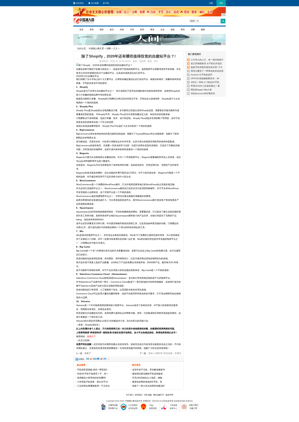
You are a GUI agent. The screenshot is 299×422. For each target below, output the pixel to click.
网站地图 (157, 395)
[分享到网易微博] (101, 358)
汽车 (132, 29)
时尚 (142, 29)
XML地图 (148, 395)
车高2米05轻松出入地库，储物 (147, 377)
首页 (81, 29)
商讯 (183, 29)
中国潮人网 (130, 401)
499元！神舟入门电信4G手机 (205, 82)
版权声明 (169, 395)
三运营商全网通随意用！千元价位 (93, 386)
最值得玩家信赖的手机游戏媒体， (148, 373)
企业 (162, 29)
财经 (102, 29)
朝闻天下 (91, 336)
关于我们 (129, 395)
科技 (122, 29)
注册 (211, 3)
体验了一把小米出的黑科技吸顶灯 (148, 386)
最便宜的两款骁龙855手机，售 (147, 382)
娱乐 (112, 29)
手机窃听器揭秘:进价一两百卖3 (92, 369)
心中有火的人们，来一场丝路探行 (207, 59)
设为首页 (80, 3)
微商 (203, 29)
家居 (152, 29)
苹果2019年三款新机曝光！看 (205, 86)
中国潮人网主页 (96, 48)
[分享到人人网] (98, 358)
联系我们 (138, 395)
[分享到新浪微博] (91, 358)
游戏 (173, 29)
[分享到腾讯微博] (94, 358)
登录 (221, 3)
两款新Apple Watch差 (201, 89)
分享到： (82, 359)
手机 (107, 3)
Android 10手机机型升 (201, 74)
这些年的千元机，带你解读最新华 (148, 369)
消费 (193, 29)
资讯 (92, 29)
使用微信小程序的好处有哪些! (91, 377)
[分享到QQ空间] (87, 358)
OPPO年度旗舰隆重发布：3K (205, 78)
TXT (162, 395)
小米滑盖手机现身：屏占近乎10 (92, 382)
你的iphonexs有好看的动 (203, 93)
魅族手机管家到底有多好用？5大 (207, 67)
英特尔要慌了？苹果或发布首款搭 (207, 71)
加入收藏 (95, 3)
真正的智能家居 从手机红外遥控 (206, 63)
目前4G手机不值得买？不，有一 (92, 373)
